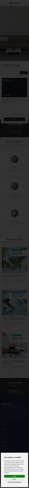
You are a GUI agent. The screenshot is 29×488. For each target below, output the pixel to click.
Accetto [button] (14, 476)
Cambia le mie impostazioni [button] (14, 482)
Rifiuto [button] (14, 479)
